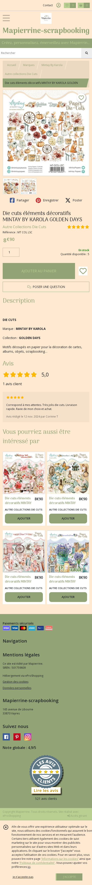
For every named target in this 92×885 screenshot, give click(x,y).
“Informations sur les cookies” (60, 859)
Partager (22, 200)
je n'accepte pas (23, 877)
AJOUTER (23, 518)
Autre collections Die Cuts (21, 74)
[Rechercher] (86, 53)
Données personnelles (17, 688)
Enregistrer (50, 200)
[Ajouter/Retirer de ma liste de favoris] (83, 271)
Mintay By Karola (52, 65)
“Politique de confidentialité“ (37, 863)
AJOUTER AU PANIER (38, 271)
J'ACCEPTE (69, 877)
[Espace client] (58, 5)
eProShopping (12, 816)
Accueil (11, 65)
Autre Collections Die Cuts (24, 226)
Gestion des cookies (15, 682)
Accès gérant (78, 816)
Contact (48, 5)
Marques (28, 65)
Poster (77, 200)
